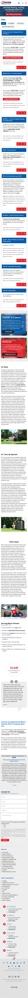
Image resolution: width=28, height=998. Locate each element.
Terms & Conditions (17, 836)
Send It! (5, 840)
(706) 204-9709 (11, 929)
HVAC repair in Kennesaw (17, 731)
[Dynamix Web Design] (14, 987)
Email (24, 67)
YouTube (14, 962)
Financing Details (10, 354)
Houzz (9, 966)
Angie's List (12, 966)
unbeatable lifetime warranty (16, 630)
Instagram (20, 962)
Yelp (15, 966)
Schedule (19, 3)
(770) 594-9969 (11, 912)
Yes (5, 825)
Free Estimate (6, 734)
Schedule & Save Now (14, 14)
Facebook (21, 67)
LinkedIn (17, 962)
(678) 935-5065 (11, 947)
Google (14, 757)
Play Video (14, 612)
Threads (7, 962)
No (4, 827)
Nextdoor (19, 966)
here (18, 193)
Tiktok (24, 962)
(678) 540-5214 (11, 938)
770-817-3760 (14, 47)
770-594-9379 (21, 733)
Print (18, 67)
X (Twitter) (10, 962)
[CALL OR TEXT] (22, 3)
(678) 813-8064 (11, 920)
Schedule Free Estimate (11, 99)
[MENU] (26, 3)
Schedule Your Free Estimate (12, 57)
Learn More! (8, 331)
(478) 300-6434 (11, 955)
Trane (16, 627)
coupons (12, 633)
